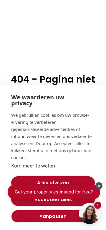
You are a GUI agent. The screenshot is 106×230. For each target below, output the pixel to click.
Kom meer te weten (33, 165)
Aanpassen (53, 216)
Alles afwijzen (53, 183)
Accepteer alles (53, 199)
